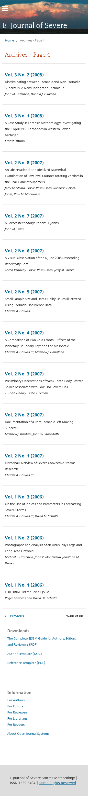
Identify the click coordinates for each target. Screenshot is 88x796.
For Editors (15, 706)
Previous (17, 616)
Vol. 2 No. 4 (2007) (24, 333)
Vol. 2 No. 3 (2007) (24, 374)
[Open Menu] (5, 8)
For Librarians (17, 718)
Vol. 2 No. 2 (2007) (24, 415)
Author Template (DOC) (25, 654)
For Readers (16, 725)
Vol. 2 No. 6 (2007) (24, 251)
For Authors (16, 700)
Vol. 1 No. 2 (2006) (24, 538)
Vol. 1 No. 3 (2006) (24, 497)
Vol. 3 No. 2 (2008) (24, 75)
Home (9, 40)
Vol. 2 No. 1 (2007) (24, 456)
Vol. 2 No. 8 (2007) (24, 162)
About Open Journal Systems (28, 734)
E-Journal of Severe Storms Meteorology (36, 34)
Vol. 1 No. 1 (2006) (24, 585)
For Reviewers (17, 712)
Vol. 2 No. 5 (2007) (24, 292)
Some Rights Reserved (57, 782)
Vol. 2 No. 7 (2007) (24, 216)
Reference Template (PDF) (26, 663)
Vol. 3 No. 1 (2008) (24, 116)
